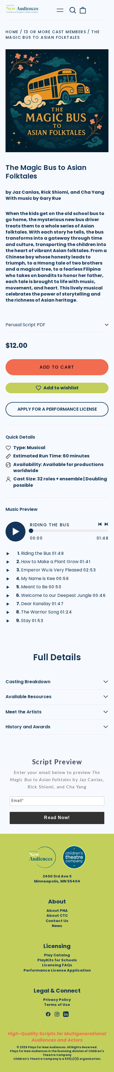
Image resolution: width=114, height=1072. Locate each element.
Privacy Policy (57, 999)
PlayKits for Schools (57, 960)
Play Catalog (57, 955)
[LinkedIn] (66, 1014)
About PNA (57, 910)
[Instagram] (57, 1014)
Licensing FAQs (57, 965)
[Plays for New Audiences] (22, 8)
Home (12, 32)
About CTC (57, 915)
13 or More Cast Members (55, 32)
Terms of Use (57, 1004)
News (57, 925)
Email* (17, 801)
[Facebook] (48, 1014)
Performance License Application (57, 970)
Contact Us (57, 920)
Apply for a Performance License (57, 409)
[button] (73, 10)
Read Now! (57, 817)
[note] (57, 782)
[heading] (57, 762)
